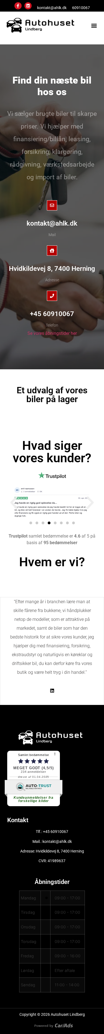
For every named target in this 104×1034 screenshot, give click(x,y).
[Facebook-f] (18, 5)
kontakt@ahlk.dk (52, 8)
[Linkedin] (28, 5)
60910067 (81, 8)
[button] (93, 25)
